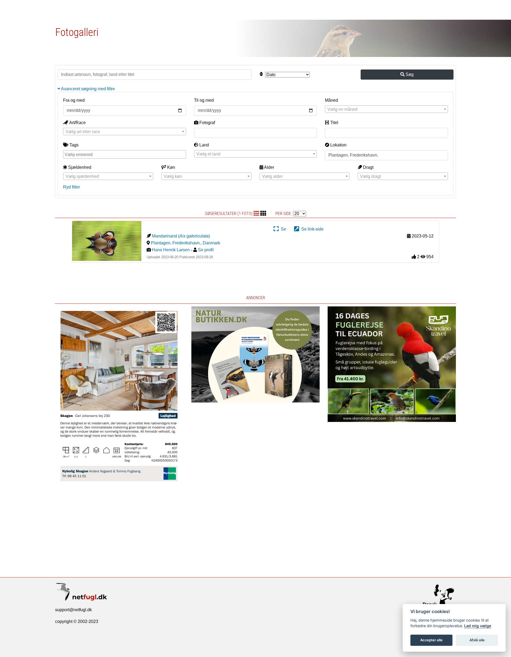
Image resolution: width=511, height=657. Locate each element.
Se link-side (311, 229)
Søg (409, 74)
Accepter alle (431, 640)
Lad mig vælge (477, 625)
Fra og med (74, 100)
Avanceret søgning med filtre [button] (87, 89)
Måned (331, 100)
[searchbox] (125, 154)
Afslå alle (477, 640)
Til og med (204, 100)
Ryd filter (71, 187)
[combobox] (386, 109)
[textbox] (386, 109)
